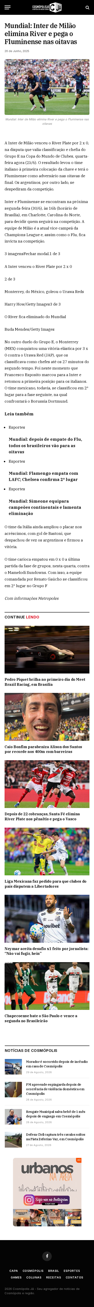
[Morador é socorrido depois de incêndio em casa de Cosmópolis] (13, 1067)
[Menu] (7, 7)
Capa (13, 1271)
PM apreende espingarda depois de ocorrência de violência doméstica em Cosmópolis (55, 1089)
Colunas (34, 1277)
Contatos (75, 1277)
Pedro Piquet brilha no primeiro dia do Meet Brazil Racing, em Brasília (45, 682)
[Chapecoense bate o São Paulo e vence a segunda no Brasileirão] (47, 986)
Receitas (53, 1277)
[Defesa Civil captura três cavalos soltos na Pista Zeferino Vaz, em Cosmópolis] (13, 1139)
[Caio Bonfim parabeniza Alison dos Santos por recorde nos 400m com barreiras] (47, 717)
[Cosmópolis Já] (47, 7)
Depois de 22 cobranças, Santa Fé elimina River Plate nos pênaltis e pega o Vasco (42, 816)
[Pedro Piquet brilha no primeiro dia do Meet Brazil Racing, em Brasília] (47, 649)
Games (16, 1277)
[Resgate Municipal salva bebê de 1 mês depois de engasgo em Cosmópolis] (13, 1117)
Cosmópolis (33, 1271)
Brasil (53, 1271)
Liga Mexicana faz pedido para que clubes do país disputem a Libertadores (45, 884)
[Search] (87, 7)
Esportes (72, 1271)
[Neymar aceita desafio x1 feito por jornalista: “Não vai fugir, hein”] (47, 919)
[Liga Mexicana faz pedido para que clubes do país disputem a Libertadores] (47, 851)
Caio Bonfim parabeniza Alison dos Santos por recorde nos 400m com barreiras (43, 749)
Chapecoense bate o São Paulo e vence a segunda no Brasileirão (41, 1018)
